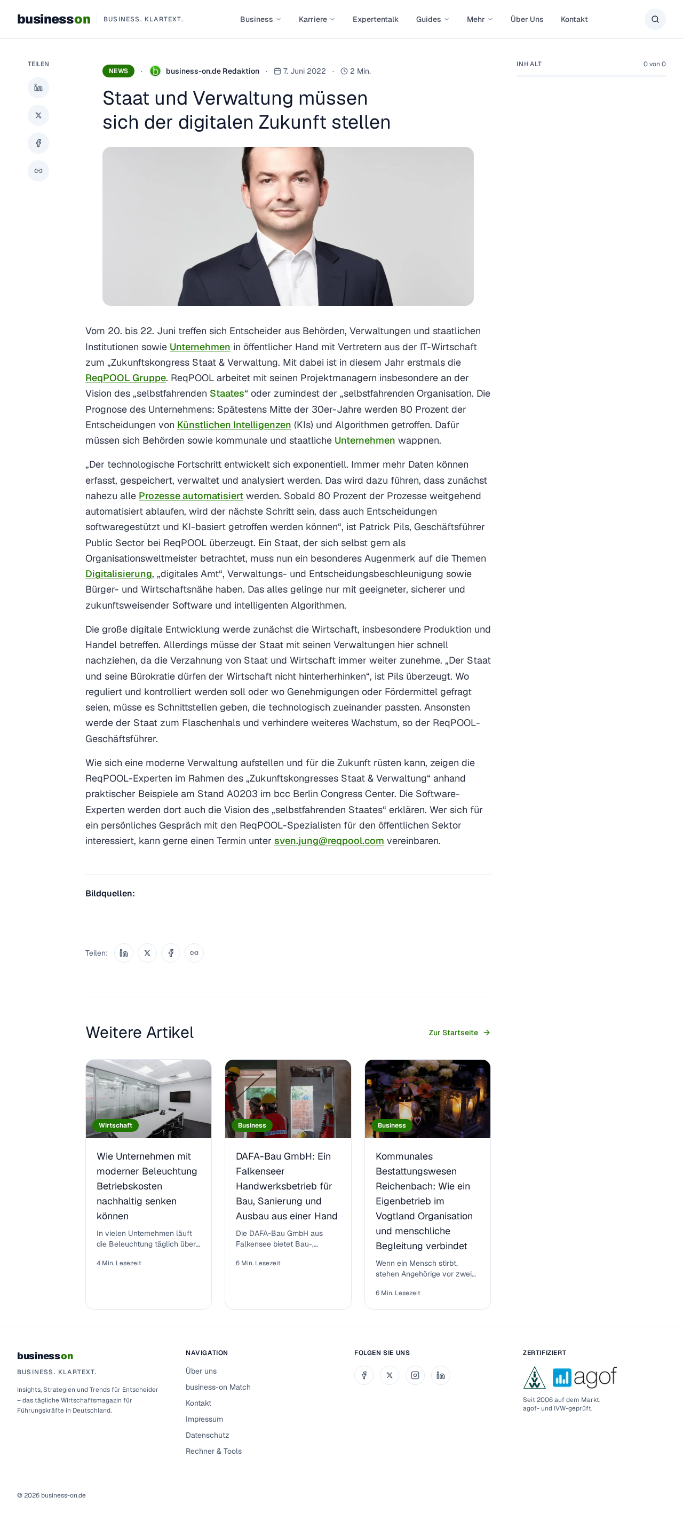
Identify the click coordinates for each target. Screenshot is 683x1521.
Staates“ (229, 393)
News (118, 71)
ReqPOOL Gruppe (125, 378)
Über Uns (527, 19)
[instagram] (415, 1375)
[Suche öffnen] (655, 19)
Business (256, 19)
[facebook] (364, 1375)
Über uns (201, 1371)
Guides (428, 19)
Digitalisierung (118, 574)
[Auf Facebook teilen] (38, 143)
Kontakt (574, 19)
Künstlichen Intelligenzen (234, 425)
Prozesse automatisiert (191, 496)
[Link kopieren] (38, 171)
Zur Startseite (453, 1032)
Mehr (476, 19)
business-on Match (218, 1387)
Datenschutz (207, 1435)
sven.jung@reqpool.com (329, 840)
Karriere (313, 19)
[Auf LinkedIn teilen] (38, 87)
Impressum (204, 1419)
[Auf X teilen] (38, 115)
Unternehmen (200, 347)
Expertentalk (376, 19)
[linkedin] (440, 1375)
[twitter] (389, 1375)
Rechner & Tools (214, 1451)
